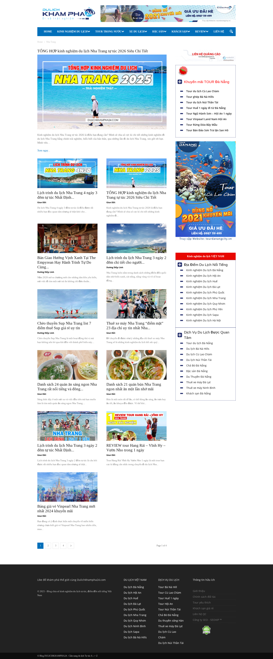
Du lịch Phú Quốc (134, 609)
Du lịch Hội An (132, 592)
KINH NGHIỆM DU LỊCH (72, 31)
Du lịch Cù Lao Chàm (199, 354)
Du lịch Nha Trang (135, 615)
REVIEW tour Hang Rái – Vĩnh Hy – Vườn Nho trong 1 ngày (135, 447)
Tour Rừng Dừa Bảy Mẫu (201, 124)
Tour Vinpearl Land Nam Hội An (206, 119)
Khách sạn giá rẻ (203, 608)
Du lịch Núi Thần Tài (199, 360)
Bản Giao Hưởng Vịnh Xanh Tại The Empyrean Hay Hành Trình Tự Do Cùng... (66, 262)
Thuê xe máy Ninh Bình (200, 388)
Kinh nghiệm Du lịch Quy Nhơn (205, 303)
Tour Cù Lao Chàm (169, 592)
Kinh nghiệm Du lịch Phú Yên (204, 309)
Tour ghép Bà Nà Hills (200, 97)
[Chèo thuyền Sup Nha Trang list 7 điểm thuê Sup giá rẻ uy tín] (67, 304)
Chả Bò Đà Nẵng (196, 365)
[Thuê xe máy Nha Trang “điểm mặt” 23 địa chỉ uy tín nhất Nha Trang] (136, 304)
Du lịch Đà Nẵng (134, 587)
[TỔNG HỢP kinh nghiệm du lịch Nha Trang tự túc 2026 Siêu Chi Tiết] (136, 173)
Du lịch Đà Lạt (132, 604)
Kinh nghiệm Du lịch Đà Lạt (203, 287)
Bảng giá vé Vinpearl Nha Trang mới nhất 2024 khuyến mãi (66, 508)
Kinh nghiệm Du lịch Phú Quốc (205, 292)
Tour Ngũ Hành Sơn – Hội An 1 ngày (209, 113)
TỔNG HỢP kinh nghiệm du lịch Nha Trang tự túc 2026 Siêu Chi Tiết (92, 51)
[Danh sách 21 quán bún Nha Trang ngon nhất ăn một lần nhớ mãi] (136, 365)
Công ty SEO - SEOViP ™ (207, 620)
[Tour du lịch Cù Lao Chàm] (206, 239)
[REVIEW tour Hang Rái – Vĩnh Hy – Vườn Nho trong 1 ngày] (136, 426)
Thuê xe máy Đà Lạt (198, 382)
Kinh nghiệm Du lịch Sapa (202, 315)
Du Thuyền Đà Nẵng (198, 376)
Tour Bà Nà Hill (167, 587)
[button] (231, 31)
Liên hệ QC (199, 614)
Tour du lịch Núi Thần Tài (202, 102)
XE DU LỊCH (136, 31)
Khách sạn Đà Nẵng (198, 393)
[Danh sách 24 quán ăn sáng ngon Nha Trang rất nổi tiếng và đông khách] (67, 365)
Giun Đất (41, 202)
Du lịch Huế (131, 598)
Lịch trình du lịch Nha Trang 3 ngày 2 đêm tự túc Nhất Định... (67, 447)
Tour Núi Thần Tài (169, 609)
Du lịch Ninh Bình (135, 626)
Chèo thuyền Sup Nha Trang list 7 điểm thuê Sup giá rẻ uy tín (64, 325)
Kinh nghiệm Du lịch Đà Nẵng (204, 270)
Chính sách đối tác (204, 596)
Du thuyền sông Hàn (171, 620)
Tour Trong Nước (108, 31)
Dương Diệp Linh (45, 272)
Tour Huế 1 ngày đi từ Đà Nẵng (206, 108)
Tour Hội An (165, 604)
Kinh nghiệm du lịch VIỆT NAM (205, 256)
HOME (48, 31)
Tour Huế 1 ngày (168, 598)
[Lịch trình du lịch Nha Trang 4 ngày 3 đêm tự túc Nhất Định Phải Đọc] (67, 173)
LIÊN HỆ (219, 31)
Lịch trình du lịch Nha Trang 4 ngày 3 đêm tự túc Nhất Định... (67, 195)
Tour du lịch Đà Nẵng (199, 343)
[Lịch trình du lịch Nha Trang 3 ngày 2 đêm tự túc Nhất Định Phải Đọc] (67, 426)
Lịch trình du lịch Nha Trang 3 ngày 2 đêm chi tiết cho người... (136, 260)
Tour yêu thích (202, 602)
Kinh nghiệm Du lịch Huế (201, 281)
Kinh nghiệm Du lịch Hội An (203, 275)
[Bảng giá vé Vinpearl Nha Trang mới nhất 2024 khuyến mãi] (67, 487)
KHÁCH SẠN (179, 31)
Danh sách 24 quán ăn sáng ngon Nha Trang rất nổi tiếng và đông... (67, 386)
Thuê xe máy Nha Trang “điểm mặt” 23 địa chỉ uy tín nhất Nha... (134, 325)
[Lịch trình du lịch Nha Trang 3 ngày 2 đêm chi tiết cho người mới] (136, 238)
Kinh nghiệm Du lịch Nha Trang (206, 298)
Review (200, 31)
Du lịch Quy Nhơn (135, 620)
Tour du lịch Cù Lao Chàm (202, 91)
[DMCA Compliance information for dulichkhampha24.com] (202, 634)
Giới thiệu (199, 591)
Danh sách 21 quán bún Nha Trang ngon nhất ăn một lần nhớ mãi (133, 386)
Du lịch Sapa (131, 631)
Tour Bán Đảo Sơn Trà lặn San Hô (207, 130)
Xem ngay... (43, 150)
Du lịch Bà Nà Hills (197, 348)
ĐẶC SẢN (158, 31)
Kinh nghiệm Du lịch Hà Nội (203, 320)
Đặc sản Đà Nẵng (197, 371)
